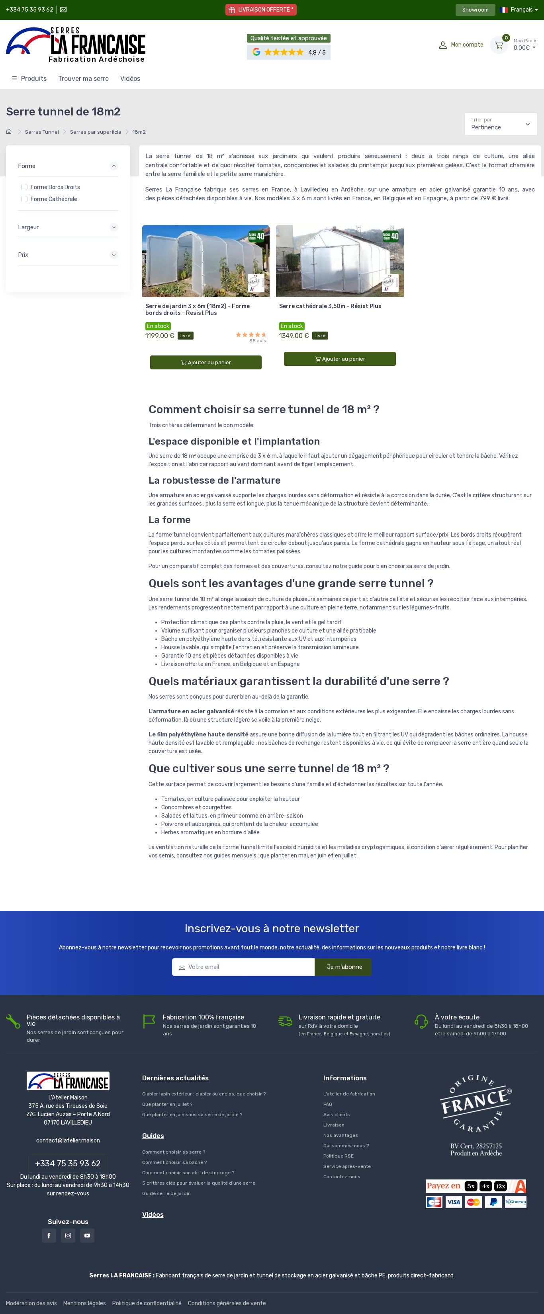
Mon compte (467, 44)
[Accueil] (10, 132)
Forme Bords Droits (55, 187)
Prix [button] (23, 254)
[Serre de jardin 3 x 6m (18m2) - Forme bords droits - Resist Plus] (206, 261)
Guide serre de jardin (166, 1193)
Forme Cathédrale (54, 199)
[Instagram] (68, 1235)
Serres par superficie (95, 132)
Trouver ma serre (83, 78)
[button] (284, 52)
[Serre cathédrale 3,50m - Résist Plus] (340, 261)
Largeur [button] (28, 227)
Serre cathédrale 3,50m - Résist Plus (330, 306)
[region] (68, 193)
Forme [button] (26, 166)
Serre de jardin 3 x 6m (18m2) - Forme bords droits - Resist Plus (197, 309)
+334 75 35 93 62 (29, 9)
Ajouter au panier (209, 362)
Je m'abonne (344, 966)
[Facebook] (49, 1235)
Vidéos (130, 78)
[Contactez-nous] (63, 10)
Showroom (475, 10)
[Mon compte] (443, 45)
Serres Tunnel (42, 132)
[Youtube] (87, 1235)
